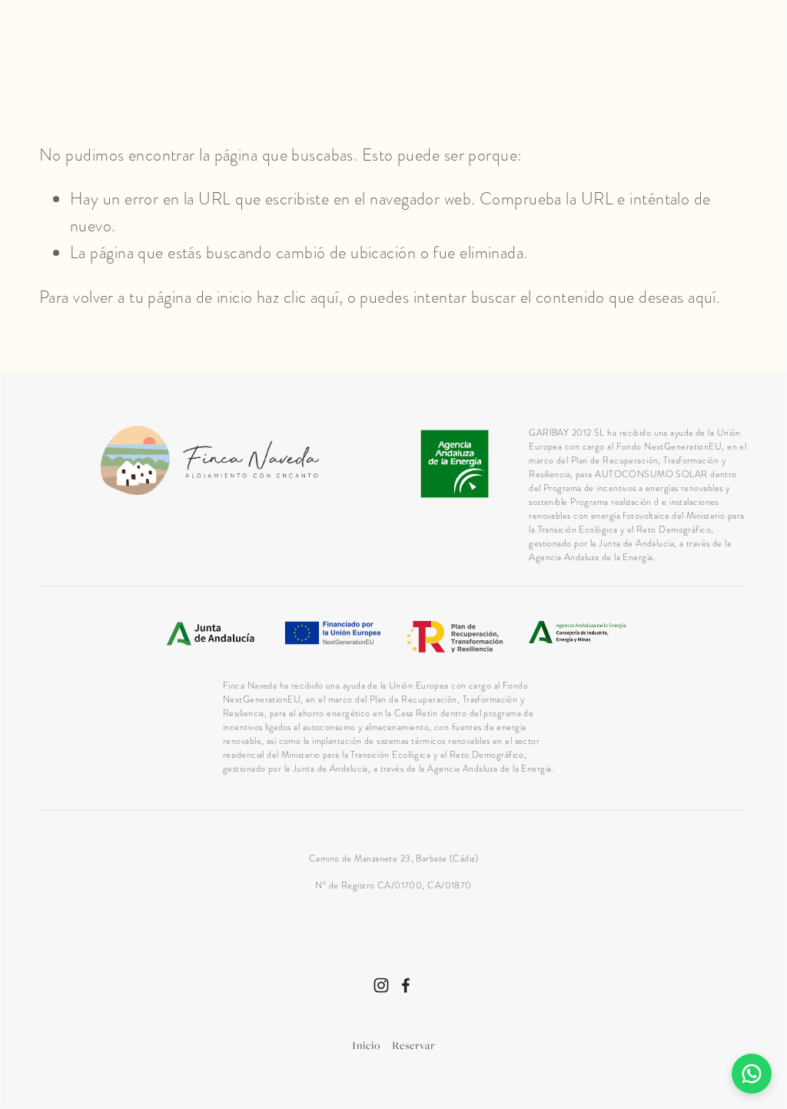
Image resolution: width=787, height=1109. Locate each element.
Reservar (413, 1045)
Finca (60, 55)
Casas (135, 55)
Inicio (366, 1045)
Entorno (223, 55)
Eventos (620, 55)
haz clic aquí (298, 297)
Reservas (710, 55)
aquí (702, 297)
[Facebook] (405, 985)
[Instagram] (381, 985)
